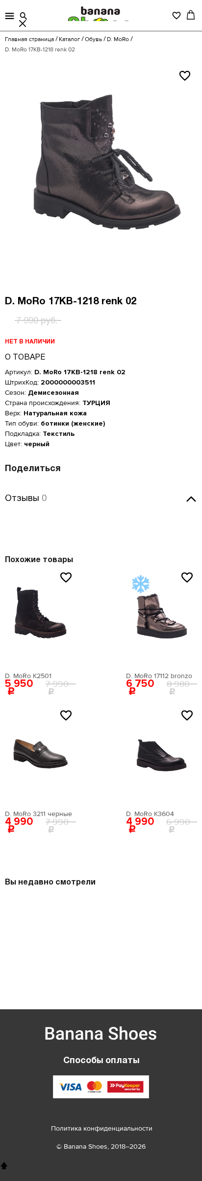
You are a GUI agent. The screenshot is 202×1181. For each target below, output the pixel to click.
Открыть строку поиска (23, 16)
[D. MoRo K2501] (40, 618)
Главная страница (29, 39)
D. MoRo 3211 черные (38, 814)
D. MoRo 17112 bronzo (159, 676)
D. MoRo (118, 39)
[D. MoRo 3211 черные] (40, 756)
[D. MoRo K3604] (161, 756)
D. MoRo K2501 (28, 676)
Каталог (69, 39)
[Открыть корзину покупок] (191, 15)
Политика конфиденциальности (101, 1128)
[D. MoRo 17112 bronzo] (161, 618)
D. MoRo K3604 (150, 814)
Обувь (93, 39)
